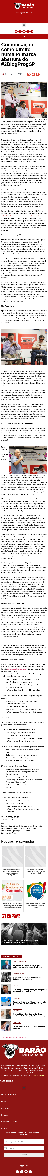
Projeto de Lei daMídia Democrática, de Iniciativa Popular (23, 216)
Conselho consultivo (9, 1122)
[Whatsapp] (31, 31)
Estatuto (4, 1128)
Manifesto (5, 1108)
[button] (24, 25)
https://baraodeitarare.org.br (16, 669)
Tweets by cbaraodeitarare (13, 1037)
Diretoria (4, 1115)
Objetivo (4, 1102)
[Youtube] (24, 31)
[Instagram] (28, 31)
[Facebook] (16, 31)
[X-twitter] (20, 31)
